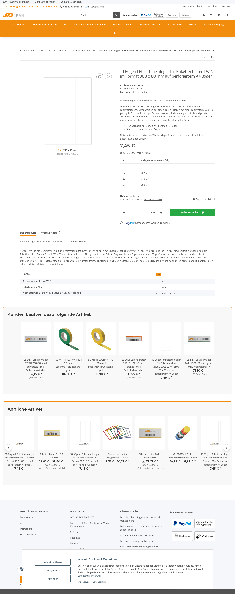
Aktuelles (212, 6)
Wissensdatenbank (192, 6)
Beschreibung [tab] (28, 232)
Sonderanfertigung (214, 24)
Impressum (83, 581)
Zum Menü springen (71, 1)
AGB (22, 523)
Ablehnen (53, 578)
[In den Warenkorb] (22, 67)
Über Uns (117, 33)
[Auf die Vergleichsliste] (99, 76)
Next (226, 447)
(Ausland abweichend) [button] (152, 199)
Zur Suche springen (45, 1)
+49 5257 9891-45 (72, 6)
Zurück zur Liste (30, 50)
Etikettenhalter (139, 92)
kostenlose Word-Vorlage (154, 135)
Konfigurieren (52, 570)
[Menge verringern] (123, 212)
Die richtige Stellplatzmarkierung (137, 535)
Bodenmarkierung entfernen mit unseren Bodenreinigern (141, 528)
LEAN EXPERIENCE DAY (82, 517)
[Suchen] (116, 15)
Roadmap (75, 537)
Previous (8, 447)
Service (74, 543)
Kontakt (226, 6)
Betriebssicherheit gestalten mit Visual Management (140, 519)
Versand (146, 153)
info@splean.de (96, 6)
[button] (203, 14)
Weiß (158, 274)
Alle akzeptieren (53, 562)
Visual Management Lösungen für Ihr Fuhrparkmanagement (139, 548)
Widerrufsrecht (28, 534)
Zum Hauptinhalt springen (16, 1)
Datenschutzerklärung (89, 575)
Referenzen (76, 532)
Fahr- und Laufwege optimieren (136, 541)
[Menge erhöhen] (161, 212)
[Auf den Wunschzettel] (108, 76)
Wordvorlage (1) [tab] (50, 232)
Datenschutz (99, 581)
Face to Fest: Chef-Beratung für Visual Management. (90, 525)
